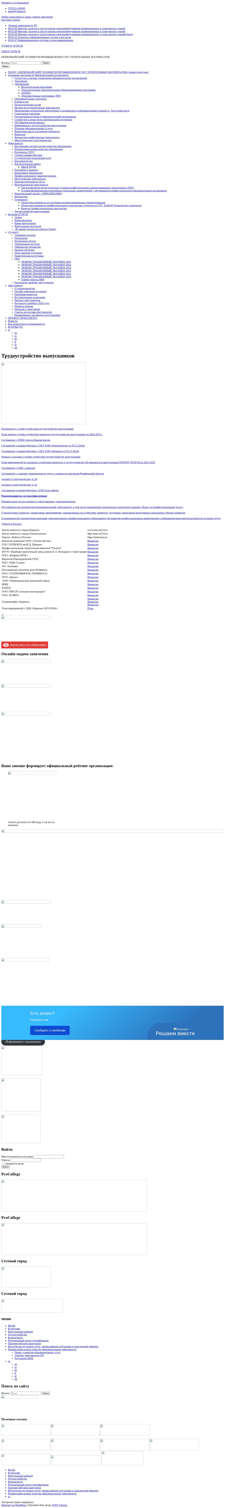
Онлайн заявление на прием (30, 291)
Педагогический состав (27, 104)
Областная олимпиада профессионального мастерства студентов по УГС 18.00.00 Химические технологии (81, 205)
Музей (11, 1325)
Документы (21, 81)
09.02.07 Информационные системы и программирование (40, 40)
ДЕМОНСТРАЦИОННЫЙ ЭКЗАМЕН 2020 (46, 276)
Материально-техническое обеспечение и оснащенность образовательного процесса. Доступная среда (71, 110)
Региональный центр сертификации (28, 1340)
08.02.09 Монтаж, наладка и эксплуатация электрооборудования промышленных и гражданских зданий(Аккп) (70, 34)
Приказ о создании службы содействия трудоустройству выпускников (40, 456)
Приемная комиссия (25, 294)
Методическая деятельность (30, 178)
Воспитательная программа (36, 87)
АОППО (26, 93)
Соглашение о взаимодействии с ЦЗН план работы (30, 490)
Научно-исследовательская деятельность (37, 107)
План (90, 608)
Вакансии (20, 134)
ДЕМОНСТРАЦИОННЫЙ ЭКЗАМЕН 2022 (46, 270)
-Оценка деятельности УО (22, 25)
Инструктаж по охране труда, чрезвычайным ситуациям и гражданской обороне (53, 1346)
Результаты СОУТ (24, 152)
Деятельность (15, 143)
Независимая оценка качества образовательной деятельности (42, 1349)
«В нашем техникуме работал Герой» (35, 229)
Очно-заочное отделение (28, 252)
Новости (13, 321)
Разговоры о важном (26, 170)
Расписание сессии (25, 241)
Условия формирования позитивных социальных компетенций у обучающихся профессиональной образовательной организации (94, 190)
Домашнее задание (25, 235)
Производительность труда (29, 181)
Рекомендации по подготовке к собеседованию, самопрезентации (38, 501)
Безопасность (15, 1337)
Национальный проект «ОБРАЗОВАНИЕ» (38, 193)
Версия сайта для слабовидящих (27, 644)
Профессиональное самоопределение (35, 175)
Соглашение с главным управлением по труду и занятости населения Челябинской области (52, 473)
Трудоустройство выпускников (31, 211)
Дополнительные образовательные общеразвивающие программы (58, 90)
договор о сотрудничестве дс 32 (19, 484)
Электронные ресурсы (27, 244)
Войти (6, 1167)
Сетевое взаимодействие (28, 155)
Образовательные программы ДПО (41, 95)
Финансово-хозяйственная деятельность (37, 137)
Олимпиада (21, 199)
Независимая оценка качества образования (38, 149)
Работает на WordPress (13, 1505)
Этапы (18, 217)
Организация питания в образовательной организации (45, 116)
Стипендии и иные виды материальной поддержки (43, 119)
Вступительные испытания (29, 297)
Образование (21, 84)
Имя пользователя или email (17, 1156)
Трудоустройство (17, 1334)
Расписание (21, 238)
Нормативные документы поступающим (37, 315)
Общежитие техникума (27, 247)
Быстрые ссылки (10, 19)
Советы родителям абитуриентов (33, 312)
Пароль (5, 1160)
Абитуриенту (15, 285)
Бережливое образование (28, 172)
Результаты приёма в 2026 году (31, 303)
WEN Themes (59, 1505)
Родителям (14, 1328)
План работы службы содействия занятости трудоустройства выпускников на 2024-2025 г (52, 434)
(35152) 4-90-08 (16, 8)
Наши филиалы (23, 220)
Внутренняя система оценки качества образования (42, 146)
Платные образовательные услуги (33, 128)
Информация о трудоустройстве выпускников (40, 125)
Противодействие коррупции (24, 1343)
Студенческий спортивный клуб (32, 158)
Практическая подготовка (29, 255)
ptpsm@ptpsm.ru (17, 11)
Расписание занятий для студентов (34, 282)
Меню (5, 66)
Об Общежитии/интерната (29, 122)
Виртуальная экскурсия (27, 226)
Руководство (21, 101)
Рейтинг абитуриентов (27, 300)
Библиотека (21, 196)
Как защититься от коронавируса (26, 324)
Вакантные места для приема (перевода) (37, 131)
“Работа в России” (11, 524)
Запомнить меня (14, 1163)
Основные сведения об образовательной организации (38, 75)
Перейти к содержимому (15, 2)
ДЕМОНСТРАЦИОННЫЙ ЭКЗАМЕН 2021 (46, 273)
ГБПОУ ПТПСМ (10, 51)
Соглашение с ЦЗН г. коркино (18, 468)
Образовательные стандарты (30, 98)
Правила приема (23, 306)
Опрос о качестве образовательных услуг (37, 1352)
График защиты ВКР (32, 279)
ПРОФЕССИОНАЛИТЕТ (22, 318)
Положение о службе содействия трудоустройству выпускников (37, 428)
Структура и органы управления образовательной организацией (50, 78)
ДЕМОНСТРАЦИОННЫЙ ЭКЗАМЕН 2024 (46, 264)
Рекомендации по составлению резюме (24, 496)
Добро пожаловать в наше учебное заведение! (27, 16)
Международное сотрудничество (32, 140)
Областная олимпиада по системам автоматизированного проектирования (63, 202)
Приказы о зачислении (27, 309)
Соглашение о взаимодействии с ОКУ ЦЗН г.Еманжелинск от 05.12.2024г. (43, 445)
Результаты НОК (23, 1358)
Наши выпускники (25, 223)
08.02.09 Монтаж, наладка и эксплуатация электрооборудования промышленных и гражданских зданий (66, 28)
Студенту (13, 232)
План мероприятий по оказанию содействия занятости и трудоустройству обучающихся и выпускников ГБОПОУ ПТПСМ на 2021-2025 (78, 462)
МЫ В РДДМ (28, 167)
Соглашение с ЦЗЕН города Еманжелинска (25, 440)
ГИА (17, 258)
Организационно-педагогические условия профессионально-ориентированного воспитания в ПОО (77, 187)
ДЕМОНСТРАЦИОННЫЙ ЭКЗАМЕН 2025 (46, 261)
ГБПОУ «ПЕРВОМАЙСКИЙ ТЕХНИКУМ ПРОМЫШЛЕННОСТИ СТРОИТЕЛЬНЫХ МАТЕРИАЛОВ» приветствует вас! (78, 72)
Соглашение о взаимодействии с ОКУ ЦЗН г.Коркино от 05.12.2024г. (40, 451)
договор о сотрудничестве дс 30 (19, 479)
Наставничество (23, 161)
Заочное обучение (24, 250)
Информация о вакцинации (23, 1041)
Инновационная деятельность (31, 184)
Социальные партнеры (27, 113)
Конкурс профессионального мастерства (44, 208)
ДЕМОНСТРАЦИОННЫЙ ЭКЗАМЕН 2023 (46, 267)
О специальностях (24, 288)
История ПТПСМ (18, 214)
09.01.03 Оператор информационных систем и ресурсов (39, 37)
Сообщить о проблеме (50, 1030)
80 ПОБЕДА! (15, 327)
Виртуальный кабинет (20, 1331)
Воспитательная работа (27, 164)
